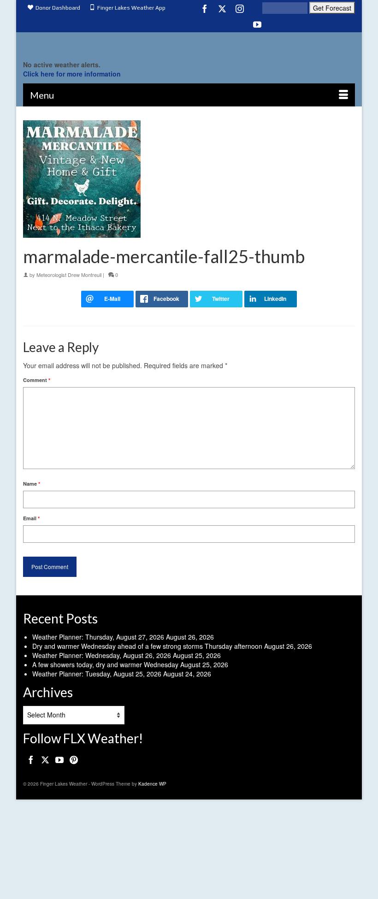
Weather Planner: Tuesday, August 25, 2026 (96, 673)
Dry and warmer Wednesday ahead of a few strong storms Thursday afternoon (147, 646)
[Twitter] (222, 8)
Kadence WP (152, 784)
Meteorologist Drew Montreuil (68, 274)
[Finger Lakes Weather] (189, 44)
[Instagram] (239, 8)
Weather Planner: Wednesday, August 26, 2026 (101, 655)
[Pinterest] (73, 759)
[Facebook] (204, 8)
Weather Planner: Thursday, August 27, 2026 (98, 636)
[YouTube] (257, 24)
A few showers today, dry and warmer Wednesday (105, 664)
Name (31, 483)
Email (31, 518)
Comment (36, 379)
